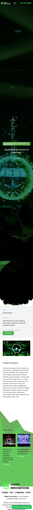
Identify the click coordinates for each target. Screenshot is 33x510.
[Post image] (9, 440)
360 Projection (10, 143)
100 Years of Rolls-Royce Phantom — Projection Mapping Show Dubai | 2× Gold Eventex (8, 456)
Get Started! (8, 333)
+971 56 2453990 (25, 3)
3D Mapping (21, 143)
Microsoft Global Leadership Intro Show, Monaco (23, 452)
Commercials (9, 144)
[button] (15, 3)
